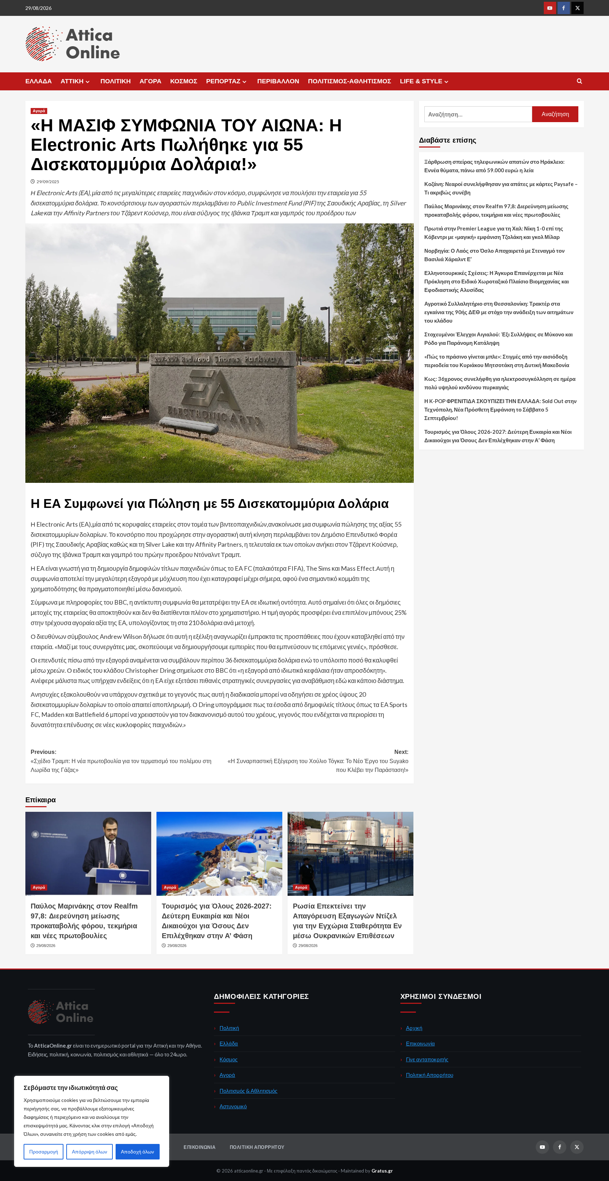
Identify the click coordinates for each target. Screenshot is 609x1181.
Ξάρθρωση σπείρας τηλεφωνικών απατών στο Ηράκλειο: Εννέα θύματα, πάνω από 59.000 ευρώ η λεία (494, 165)
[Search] (579, 81)
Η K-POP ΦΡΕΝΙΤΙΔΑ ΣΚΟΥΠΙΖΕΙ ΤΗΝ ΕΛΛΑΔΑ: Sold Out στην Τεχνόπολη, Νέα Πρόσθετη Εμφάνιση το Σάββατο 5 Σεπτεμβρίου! (500, 409)
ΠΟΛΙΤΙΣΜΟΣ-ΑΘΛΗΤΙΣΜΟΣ (349, 81)
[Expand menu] (88, 82)
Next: (318, 761)
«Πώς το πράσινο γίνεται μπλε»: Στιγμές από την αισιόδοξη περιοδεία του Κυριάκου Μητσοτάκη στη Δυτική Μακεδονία (496, 360)
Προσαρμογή (43, 1152)
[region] (91, 1121)
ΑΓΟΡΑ (150, 81)
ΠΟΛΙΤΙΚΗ (115, 81)
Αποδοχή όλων (137, 1152)
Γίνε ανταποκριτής (427, 1059)
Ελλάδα (229, 1043)
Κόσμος (229, 1059)
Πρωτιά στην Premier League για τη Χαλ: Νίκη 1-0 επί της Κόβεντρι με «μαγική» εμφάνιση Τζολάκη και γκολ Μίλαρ (493, 232)
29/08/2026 (45, 945)
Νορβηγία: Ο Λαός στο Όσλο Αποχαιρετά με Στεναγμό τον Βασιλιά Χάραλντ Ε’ (494, 254)
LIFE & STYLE (421, 81)
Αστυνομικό (233, 1106)
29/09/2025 (48, 181)
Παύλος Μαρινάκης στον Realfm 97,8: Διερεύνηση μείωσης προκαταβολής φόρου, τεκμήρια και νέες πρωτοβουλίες (496, 210)
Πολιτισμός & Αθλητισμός (248, 1090)
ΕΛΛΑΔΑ (38, 81)
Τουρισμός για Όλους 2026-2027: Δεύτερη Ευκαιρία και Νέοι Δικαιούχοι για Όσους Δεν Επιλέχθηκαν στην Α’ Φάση (498, 435)
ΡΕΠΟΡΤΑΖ (223, 81)
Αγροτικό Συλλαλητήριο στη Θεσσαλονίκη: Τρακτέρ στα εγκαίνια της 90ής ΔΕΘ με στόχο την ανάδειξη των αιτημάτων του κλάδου (498, 312)
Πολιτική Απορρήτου (429, 1075)
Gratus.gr (382, 1171)
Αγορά (39, 111)
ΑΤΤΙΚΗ (72, 81)
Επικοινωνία (420, 1043)
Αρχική (414, 1028)
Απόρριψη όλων (89, 1152)
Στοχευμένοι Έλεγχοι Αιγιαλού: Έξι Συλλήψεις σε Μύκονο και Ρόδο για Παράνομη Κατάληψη (498, 338)
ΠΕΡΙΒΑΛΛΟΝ (278, 81)
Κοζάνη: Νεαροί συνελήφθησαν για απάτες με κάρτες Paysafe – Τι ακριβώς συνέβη (501, 188)
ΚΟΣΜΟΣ (183, 81)
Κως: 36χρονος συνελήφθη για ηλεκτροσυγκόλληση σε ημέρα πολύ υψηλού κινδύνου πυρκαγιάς (500, 383)
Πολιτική (229, 1028)
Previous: (121, 761)
